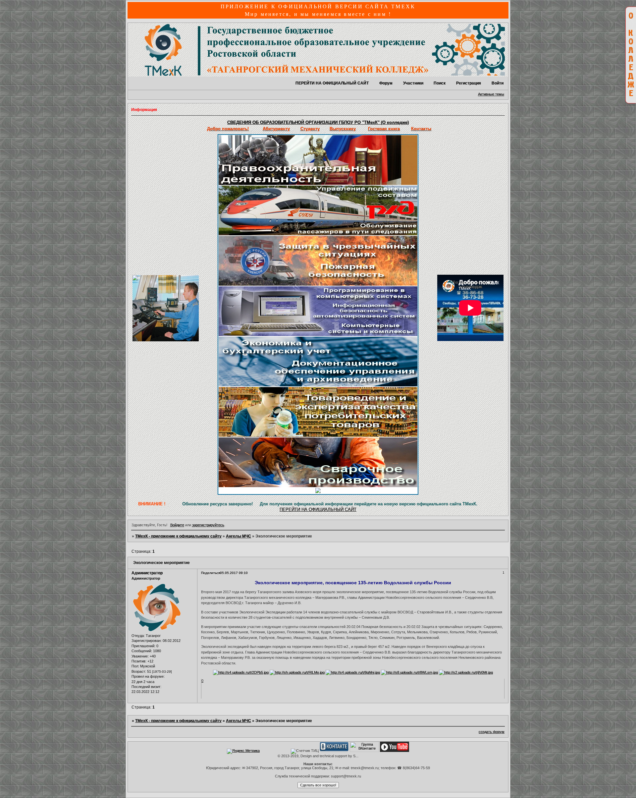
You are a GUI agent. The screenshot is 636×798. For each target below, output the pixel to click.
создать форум (491, 732)
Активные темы (491, 94)
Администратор (147, 573)
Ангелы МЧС (238, 536)
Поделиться (210, 573)
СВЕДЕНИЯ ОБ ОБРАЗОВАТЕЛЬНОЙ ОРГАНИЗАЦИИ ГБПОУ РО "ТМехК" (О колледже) (318, 122)
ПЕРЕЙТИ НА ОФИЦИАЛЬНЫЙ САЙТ (332, 83)
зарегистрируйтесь (208, 525)
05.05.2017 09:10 (234, 573)
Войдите (177, 525)
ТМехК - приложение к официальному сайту (178, 536)
